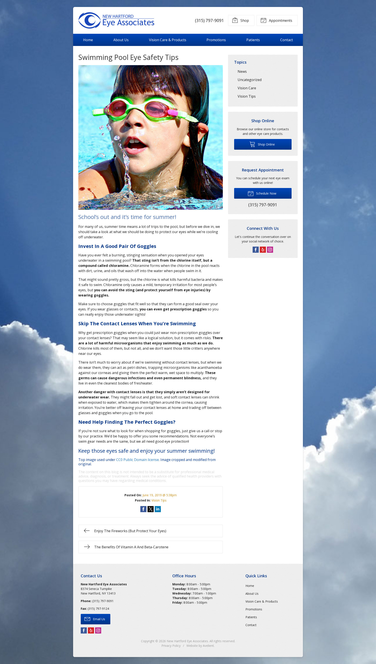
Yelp (263, 250)
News (242, 71)
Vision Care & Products (167, 39)
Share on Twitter (151, 509)
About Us (121, 39)
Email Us (98, 619)
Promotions (216, 39)
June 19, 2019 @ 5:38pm (160, 495)
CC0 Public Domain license (137, 459)
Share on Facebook (143, 509)
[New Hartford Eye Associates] (116, 20)
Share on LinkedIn (158, 509)
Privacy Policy (171, 646)
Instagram (270, 250)
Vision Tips (158, 500)
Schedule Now (265, 193)
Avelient (208, 646)
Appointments (280, 20)
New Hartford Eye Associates (187, 641)
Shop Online (266, 144)
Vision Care (247, 88)
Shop (244, 20)
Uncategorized (250, 79)
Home (88, 39)
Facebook (256, 250)
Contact (286, 39)
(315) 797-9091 (209, 20)
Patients (253, 39)
